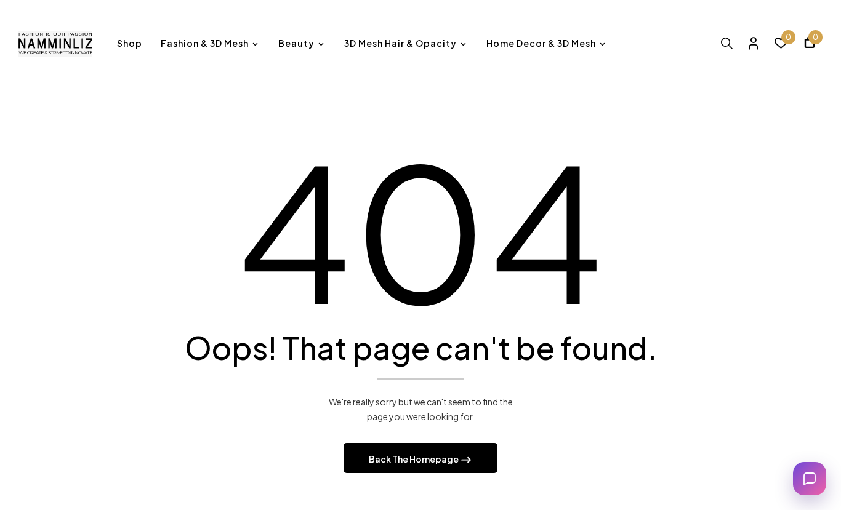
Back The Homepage (414, 458)
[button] (810, 44)
